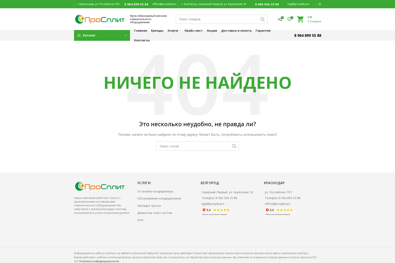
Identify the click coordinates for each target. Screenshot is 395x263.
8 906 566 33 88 (267, 4)
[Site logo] (100, 19)
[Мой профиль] (319, 4)
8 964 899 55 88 (136, 4)
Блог (140, 220)
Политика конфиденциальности (99, 261)
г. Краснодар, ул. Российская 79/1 (98, 4)
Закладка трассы (149, 206)
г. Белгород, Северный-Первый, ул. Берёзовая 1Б (214, 4)
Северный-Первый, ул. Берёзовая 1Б (227, 192)
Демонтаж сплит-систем (154, 213)
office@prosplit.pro (164, 4)
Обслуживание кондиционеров (159, 198)
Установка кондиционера (155, 191)
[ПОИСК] (262, 19)
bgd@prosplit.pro (298, 4)
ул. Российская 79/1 (278, 192)
